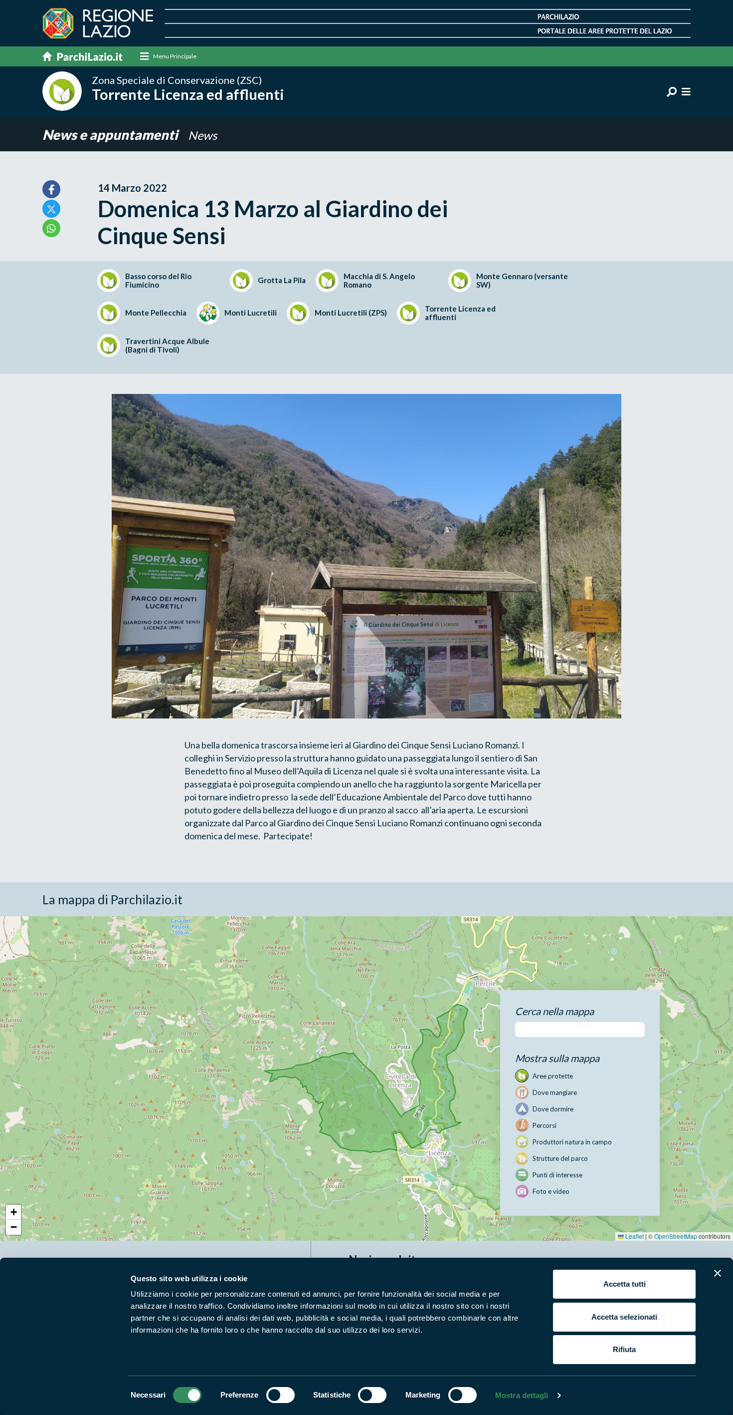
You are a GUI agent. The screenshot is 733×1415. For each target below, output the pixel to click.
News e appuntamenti (111, 134)
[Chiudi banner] (717, 1273)
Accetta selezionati (624, 1317)
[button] (13, 1212)
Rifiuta (624, 1349)
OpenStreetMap (675, 1236)
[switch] (280, 1395)
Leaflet (634, 1236)
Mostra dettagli (522, 1395)
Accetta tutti (624, 1284)
